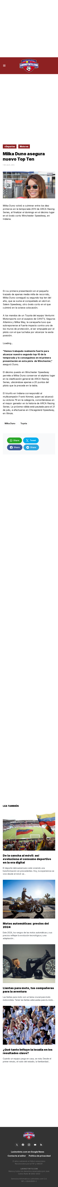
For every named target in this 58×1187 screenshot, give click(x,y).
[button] (4, 65)
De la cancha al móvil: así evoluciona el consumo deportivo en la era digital (27, 859)
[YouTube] (35, 1145)
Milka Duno (10, 423)
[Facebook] (23, 1145)
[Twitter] (17, 1145)
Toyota (23, 423)
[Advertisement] (29, 28)
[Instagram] (29, 1145)
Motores (24, 146)
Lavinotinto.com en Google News (27, 1152)
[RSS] (41, 1145)
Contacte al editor (17, 1156)
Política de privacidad (40, 1156)
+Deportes (9, 146)
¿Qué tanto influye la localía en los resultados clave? (28, 1051)
